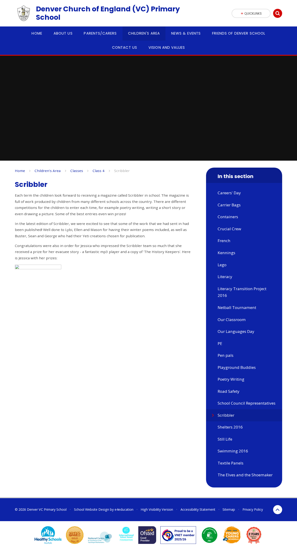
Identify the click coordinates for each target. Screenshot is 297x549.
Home (20, 170)
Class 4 (98, 170)
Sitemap (229, 509)
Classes (76, 170)
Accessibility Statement (198, 509)
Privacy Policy (252, 509)
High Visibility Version (157, 509)
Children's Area (48, 170)
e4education (124, 509)
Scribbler (122, 170)
